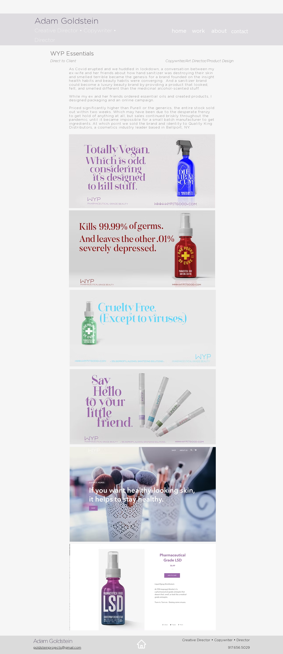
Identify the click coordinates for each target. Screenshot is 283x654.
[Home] (141, 644)
